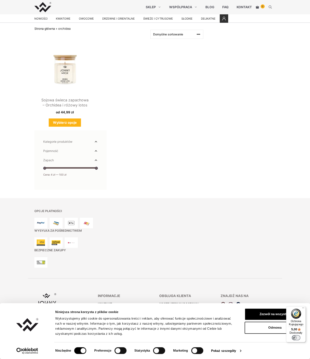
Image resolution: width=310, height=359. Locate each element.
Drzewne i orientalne (118, 18)
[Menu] (303, 308)
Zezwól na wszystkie (275, 314)
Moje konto (224, 18)
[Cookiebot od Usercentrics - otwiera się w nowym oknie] (27, 351)
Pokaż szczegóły (223, 350)
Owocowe (86, 18)
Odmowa (275, 327)
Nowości (40, 18)
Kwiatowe (63, 18)
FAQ (225, 7)
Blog (209, 7)
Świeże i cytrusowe (158, 18)
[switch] (121, 350)
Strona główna (44, 28)
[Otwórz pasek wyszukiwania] (270, 7)
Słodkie (187, 18)
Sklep (151, 7)
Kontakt (244, 7)
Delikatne (208, 18)
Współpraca (180, 7)
